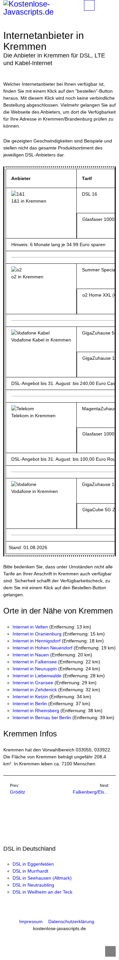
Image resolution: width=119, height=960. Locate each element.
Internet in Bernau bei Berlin (42, 717)
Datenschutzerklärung (71, 921)
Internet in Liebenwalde (37, 675)
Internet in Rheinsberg (36, 710)
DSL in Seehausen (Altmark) (42, 878)
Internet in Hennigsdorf (36, 640)
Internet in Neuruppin (35, 668)
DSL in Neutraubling (33, 885)
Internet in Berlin (30, 703)
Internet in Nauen (31, 654)
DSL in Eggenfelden (33, 864)
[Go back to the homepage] (41, 8)
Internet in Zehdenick (35, 689)
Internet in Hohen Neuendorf (42, 647)
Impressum (31, 921)
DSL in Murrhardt (30, 871)
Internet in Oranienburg (37, 633)
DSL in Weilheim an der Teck (42, 892)
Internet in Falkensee (35, 661)
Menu (94, 5)
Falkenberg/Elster (91, 792)
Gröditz (17, 792)
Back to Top (110, 951)
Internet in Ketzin (30, 696)
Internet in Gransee (33, 682)
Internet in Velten (30, 626)
